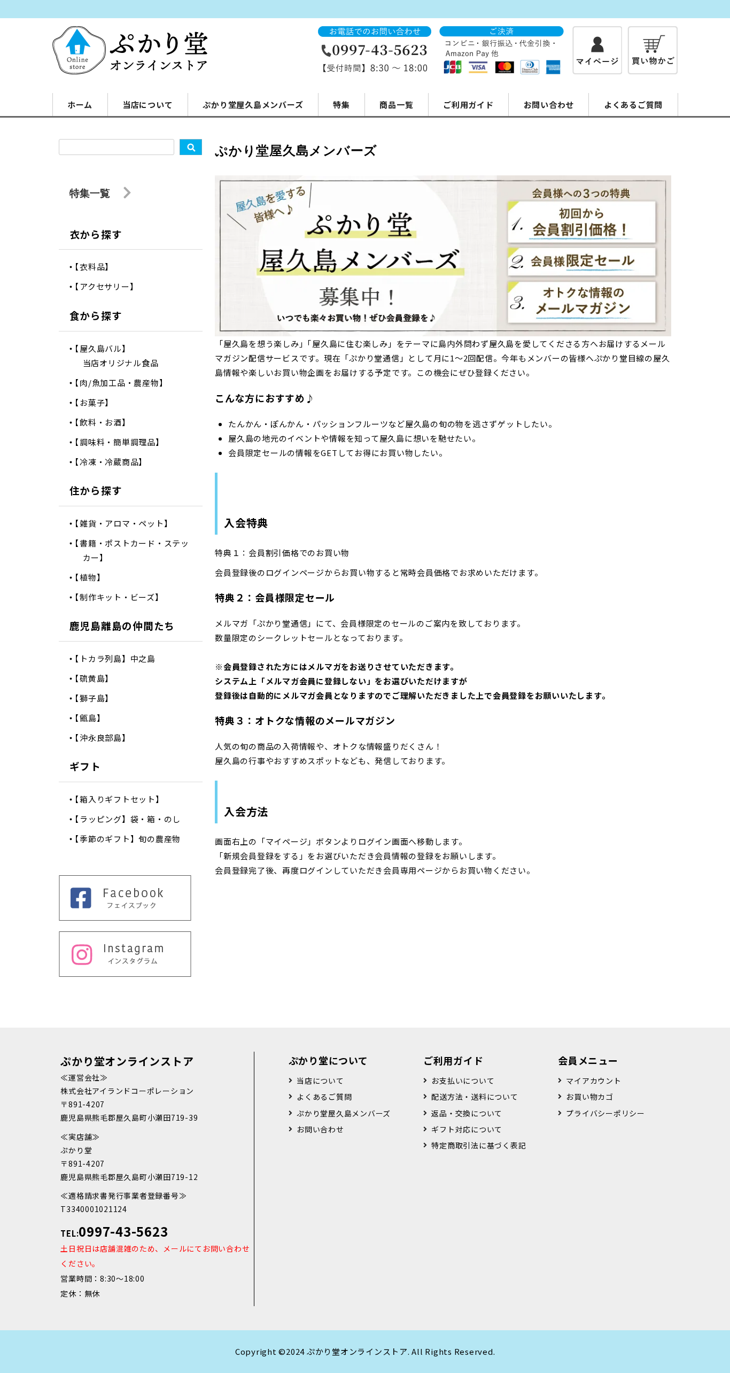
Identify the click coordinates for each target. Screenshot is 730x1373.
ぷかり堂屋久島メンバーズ (253, 104)
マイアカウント (593, 1080)
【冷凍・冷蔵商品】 (115, 461)
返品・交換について (466, 1113)
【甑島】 (94, 717)
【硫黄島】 (98, 678)
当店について (147, 104)
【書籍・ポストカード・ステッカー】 (136, 550)
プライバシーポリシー (605, 1113)
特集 (341, 104)
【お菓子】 (98, 402)
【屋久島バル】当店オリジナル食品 (121, 355)
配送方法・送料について (474, 1096)
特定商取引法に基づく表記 (478, 1145)
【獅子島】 (98, 698)
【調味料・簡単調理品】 (123, 442)
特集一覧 (91, 193)
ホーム (79, 104)
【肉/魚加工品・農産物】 (125, 382)
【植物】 (94, 577)
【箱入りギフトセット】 (123, 799)
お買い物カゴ (589, 1096)
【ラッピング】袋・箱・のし (132, 818)
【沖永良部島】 (106, 737)
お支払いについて (462, 1080)
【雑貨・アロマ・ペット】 (128, 523)
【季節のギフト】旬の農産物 (132, 838)
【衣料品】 (98, 266)
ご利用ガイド (468, 104)
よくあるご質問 (633, 104)
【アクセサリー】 (110, 286)
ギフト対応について (466, 1129)
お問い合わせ (549, 104)
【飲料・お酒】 (106, 422)
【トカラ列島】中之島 (119, 658)
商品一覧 (396, 104)
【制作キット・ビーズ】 (123, 597)
